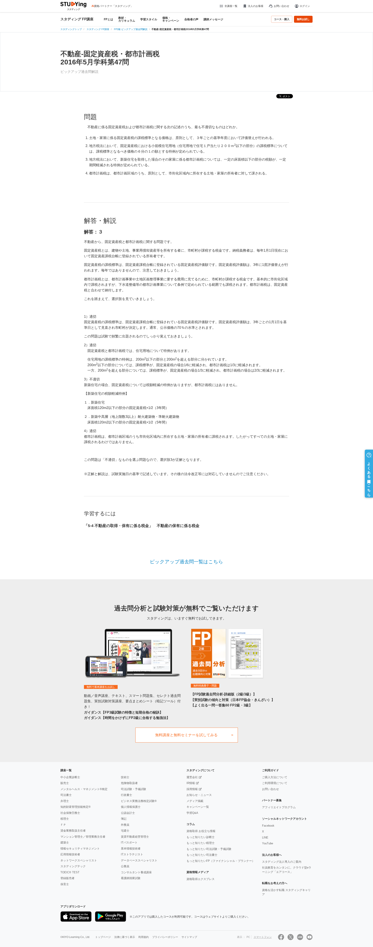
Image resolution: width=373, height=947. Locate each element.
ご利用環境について (274, 783)
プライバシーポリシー (165, 937)
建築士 (64, 842)
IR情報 (190, 783)
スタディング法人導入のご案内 (281, 861)
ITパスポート (129, 842)
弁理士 (64, 801)
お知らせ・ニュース (199, 795)
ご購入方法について (274, 777)
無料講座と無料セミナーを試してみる (186, 735)
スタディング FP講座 (76, 19)
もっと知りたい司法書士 (201, 854)
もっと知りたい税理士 (200, 843)
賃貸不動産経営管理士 (135, 836)
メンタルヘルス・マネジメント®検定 (83, 789)
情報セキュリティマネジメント (80, 848)
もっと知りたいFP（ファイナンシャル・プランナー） (220, 860)
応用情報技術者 (70, 854)
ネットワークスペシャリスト (78, 860)
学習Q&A (192, 812)
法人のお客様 (255, 6)
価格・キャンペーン (170, 19)
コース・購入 (281, 19)
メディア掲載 (194, 801)
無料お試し (303, 19)
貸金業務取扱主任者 (73, 830)
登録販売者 (67, 878)
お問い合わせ (281, 6)
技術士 (125, 777)
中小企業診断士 (70, 777)
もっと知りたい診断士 (200, 837)
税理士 (64, 818)
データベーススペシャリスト (139, 860)
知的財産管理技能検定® (75, 806)
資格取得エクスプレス (200, 879)
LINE (265, 837)
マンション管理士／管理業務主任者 (82, 836)
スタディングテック (73, 866)
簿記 (123, 818)
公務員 (125, 866)
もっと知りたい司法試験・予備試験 (208, 849)
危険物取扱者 (129, 783)
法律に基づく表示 (124, 937)
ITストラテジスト (132, 854)
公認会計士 (128, 812)
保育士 (64, 884)
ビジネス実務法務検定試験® (139, 801)
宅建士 (125, 830)
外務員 (125, 824)
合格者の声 (191, 19)
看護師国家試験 (131, 878)
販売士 (64, 783)
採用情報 (192, 789)
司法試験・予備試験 (133, 789)
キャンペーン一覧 (197, 806)
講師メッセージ (213, 19)
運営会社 (192, 777)
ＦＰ (63, 824)
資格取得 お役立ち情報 (200, 831)
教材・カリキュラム (126, 19)
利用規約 (143, 937)
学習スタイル (148, 19)
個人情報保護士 (131, 806)
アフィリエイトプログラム (279, 807)
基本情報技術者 (131, 848)
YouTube (267, 843)
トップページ (103, 937)
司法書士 (66, 795)
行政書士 (126, 795)
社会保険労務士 (70, 812)
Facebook (268, 825)
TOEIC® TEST (69, 872)
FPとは (108, 19)
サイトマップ (189, 937)
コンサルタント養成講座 (136, 872)
